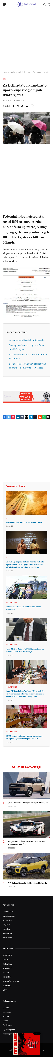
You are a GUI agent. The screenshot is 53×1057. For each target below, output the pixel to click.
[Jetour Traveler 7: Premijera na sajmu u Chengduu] (26, 785)
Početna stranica (9, 72)
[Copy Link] (22, 106)
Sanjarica (6, 924)
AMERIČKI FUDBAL (11, 981)
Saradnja (6, 1020)
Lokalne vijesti (8, 911)
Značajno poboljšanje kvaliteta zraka (27, 339)
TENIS (5, 959)
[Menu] (4, 4)
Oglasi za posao (9, 916)
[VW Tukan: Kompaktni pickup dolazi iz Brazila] (26, 866)
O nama (6, 1007)
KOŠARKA (7, 964)
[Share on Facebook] (14, 106)
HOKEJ (6, 972)
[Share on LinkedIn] (27, 106)
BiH (4, 79)
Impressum (7, 1012)
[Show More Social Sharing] (32, 106)
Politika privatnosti (10, 1033)
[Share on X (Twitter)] (18, 106)
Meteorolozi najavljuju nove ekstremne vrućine (24, 522)
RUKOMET (7, 968)
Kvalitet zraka (8, 933)
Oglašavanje (7, 1025)
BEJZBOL (7, 985)
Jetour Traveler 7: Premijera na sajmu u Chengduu (28, 802)
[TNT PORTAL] (26, 4)
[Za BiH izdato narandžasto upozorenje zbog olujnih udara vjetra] (26, 128)
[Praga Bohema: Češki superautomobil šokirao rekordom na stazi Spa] (26, 824)
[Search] (44, 4)
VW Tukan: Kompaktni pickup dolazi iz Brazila (27, 883)
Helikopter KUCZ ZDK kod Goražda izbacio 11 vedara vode (24, 608)
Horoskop (6, 929)
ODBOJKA (7, 977)
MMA (5, 990)
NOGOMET (7, 955)
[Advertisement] (26, 40)
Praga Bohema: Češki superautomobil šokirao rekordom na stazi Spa (26, 843)
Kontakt (6, 1016)
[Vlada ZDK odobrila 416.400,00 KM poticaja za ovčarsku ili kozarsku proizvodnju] (26, 629)
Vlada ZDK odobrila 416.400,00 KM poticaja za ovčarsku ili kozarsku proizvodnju (24, 650)
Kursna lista (7, 920)
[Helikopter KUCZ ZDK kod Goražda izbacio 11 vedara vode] (26, 587)
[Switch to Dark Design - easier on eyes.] (48, 4)
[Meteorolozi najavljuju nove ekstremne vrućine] (26, 503)
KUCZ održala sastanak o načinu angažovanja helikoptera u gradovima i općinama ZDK (24, 737)
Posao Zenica (8, 937)
